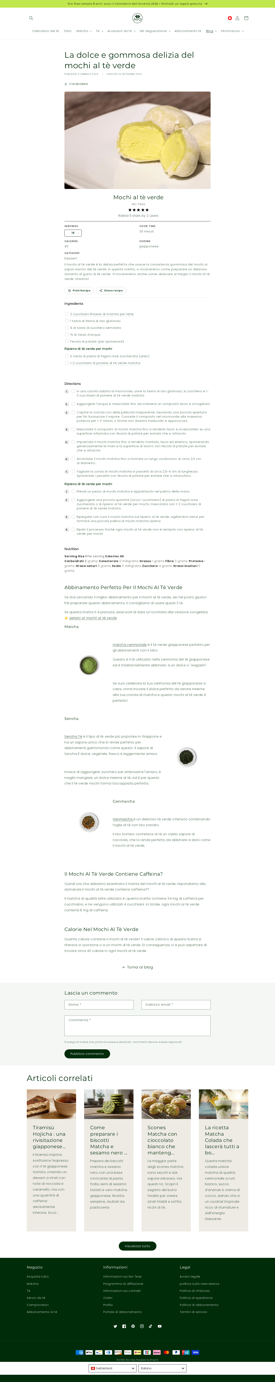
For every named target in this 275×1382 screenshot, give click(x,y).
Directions (72, 384)
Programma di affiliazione (123, 1284)
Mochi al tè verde (138, 197)
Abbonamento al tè (42, 1312)
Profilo (108, 1305)
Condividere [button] (78, 84)
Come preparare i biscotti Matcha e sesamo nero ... (108, 1140)
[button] (31, 18)
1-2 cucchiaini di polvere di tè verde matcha (105, 363)
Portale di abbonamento (122, 1312)
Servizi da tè (36, 1298)
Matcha (33, 1284)
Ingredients (73, 304)
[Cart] (246, 18)
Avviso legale (190, 1277)
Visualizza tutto (137, 1246)
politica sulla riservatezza (199, 1284)
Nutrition (71, 549)
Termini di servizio (193, 1312)
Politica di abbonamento (199, 1305)
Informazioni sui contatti (122, 1291)
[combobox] (112, 1368)
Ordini (108, 1298)
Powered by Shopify (147, 1359)
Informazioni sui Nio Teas (122, 1277)
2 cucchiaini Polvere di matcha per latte (102, 314)
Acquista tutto (38, 1277)
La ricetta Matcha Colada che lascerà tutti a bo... (222, 1140)
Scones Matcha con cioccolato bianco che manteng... (162, 1140)
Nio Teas (130, 1359)
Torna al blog (140, 967)
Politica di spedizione (196, 1298)
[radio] (130, 210)
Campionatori (38, 1305)
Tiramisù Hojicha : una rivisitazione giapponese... (49, 1137)
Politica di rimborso (195, 1291)
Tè (28, 1291)
